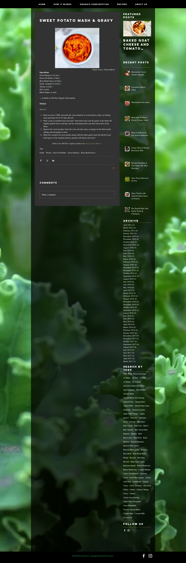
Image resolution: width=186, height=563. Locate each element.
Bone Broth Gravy (88, 152)
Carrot (125, 477)
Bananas (134, 433)
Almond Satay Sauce (142, 405)
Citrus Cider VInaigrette (132, 501)
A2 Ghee (135, 378)
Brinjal (125, 457)
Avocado (132, 422)
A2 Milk (143, 378)
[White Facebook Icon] (124, 530)
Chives (125, 493)
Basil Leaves (127, 437)
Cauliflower (137, 481)
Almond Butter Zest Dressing (133, 398)
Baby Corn (138, 425)
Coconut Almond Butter (131, 509)
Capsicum (143, 473)
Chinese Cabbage (143, 489)
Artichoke (133, 417)
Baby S (146, 425)
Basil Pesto (138, 437)
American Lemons (138, 410)
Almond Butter (128, 393)
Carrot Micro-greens (136, 477)
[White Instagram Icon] (128, 530)
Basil (140, 433)
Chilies (125, 489)
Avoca (125, 422)
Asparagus (142, 417)
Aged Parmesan (128, 390)
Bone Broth (127, 453)
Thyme (48, 152)
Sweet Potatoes (73, 152)
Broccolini (141, 457)
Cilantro (132, 493)
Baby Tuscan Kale (141, 429)
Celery (125, 485)
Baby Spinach (128, 429)
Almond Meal (140, 402)
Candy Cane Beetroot (130, 473)
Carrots (148, 477)
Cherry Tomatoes (135, 485)
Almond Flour (128, 402)
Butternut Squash (129, 465)
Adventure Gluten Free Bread (133, 386)
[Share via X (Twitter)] (47, 160)
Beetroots (144, 449)
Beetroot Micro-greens (131, 449)
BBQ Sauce (141, 422)
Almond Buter (141, 390)
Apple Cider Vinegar (130, 413)
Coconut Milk (140, 513)
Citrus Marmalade (129, 505)
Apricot (126, 417)
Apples (142, 413)
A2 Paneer (127, 382)
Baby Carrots (128, 425)
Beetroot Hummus (137, 441)
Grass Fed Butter (59, 152)
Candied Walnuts (144, 469)
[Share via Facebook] (41, 160)
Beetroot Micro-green (131, 445)
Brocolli (126, 461)
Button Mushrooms (130, 469)
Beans (145, 437)
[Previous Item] (127, 29)
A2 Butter (126, 378)
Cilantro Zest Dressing (131, 497)
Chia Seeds (147, 485)
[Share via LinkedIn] (53, 160)
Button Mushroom (143, 465)
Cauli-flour (127, 481)
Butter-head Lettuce (138, 461)
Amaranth (126, 410)
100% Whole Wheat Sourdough (134, 374)
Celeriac (145, 481)
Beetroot (126, 441)
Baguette (126, 433)
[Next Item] (147, 29)
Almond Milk (128, 405)
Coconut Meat (128, 513)
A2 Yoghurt (136, 382)
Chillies (132, 489)
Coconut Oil (127, 517)
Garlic (42, 152)
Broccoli (133, 457)
